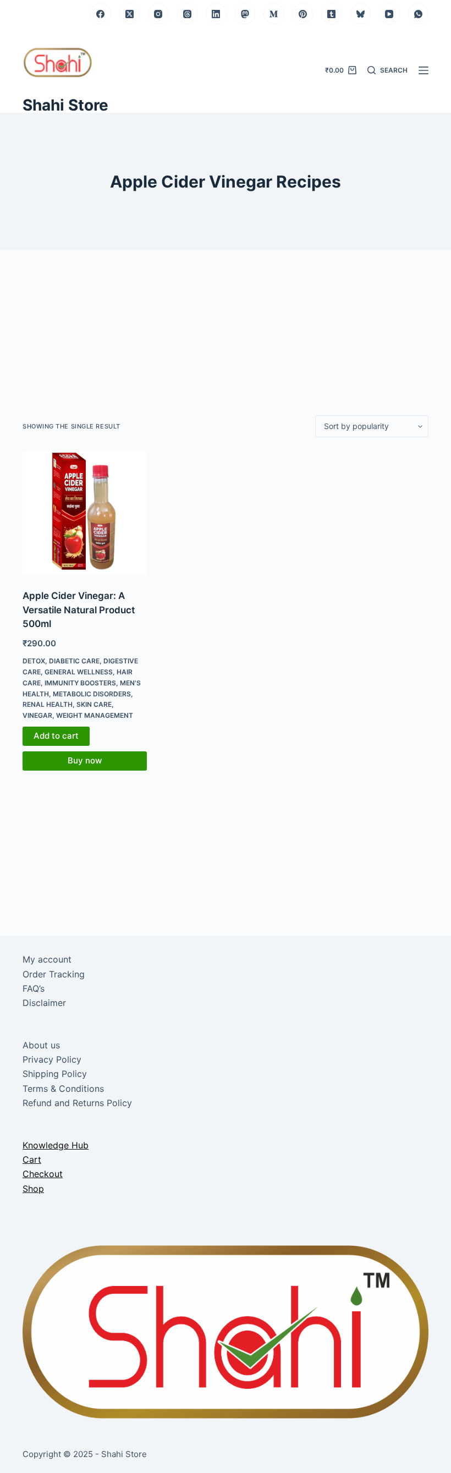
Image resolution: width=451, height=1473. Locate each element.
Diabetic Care (74, 661)
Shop (33, 1188)
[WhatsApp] (418, 13)
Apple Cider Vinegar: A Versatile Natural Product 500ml (79, 609)
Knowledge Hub (56, 1145)
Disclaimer (44, 1002)
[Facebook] (100, 13)
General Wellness (79, 672)
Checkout (43, 1173)
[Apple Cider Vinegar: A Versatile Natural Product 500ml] (85, 513)
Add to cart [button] (56, 735)
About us (41, 1045)
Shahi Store (65, 105)
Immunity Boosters (80, 683)
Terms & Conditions (63, 1088)
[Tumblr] (331, 13)
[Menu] (423, 70)
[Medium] (273, 13)
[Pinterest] (303, 13)
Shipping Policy (55, 1073)
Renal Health (48, 704)
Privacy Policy (52, 1059)
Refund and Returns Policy (77, 1102)
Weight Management (94, 715)
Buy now (85, 760)
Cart (32, 1159)
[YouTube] (389, 13)
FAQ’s (34, 988)
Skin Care (94, 704)
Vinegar (37, 715)
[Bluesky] (360, 13)
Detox (34, 661)
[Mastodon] (245, 13)
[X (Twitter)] (129, 13)
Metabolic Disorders (92, 694)
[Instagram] (158, 13)
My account (47, 959)
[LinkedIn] (216, 13)
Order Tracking (54, 974)
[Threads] (187, 13)
